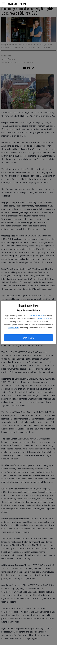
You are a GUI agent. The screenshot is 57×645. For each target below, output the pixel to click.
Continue (28, 337)
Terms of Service (37, 315)
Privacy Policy (43, 318)
